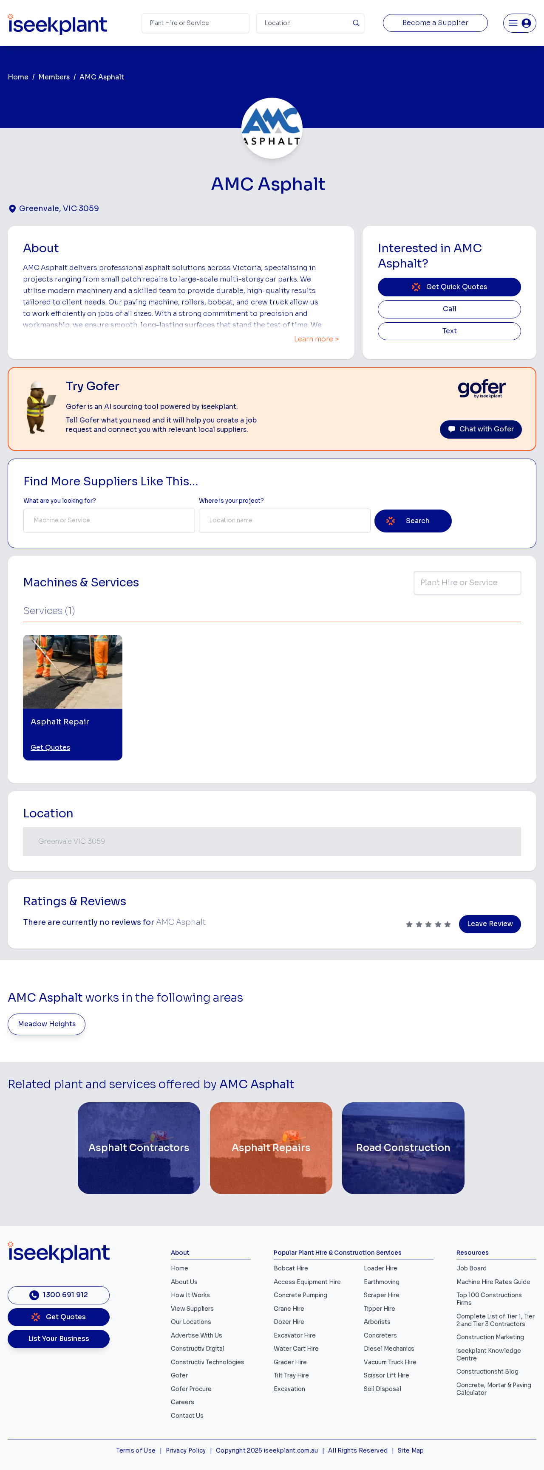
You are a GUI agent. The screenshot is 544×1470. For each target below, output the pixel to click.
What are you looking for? (59, 500)
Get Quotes (50, 747)
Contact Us (187, 1415)
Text (449, 331)
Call (449, 309)
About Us (184, 1282)
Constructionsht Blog (487, 1371)
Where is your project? (231, 500)
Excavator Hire (295, 1335)
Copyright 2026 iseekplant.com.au (267, 1450)
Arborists (377, 1322)
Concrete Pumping (300, 1295)
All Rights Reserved (358, 1450)
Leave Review (490, 924)
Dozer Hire (289, 1322)
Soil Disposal (382, 1389)
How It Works (190, 1295)
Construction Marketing (490, 1337)
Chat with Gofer (486, 429)
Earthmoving (382, 1282)
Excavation (289, 1389)
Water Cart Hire (296, 1348)
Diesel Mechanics (389, 1348)
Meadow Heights (47, 1024)
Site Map (411, 1450)
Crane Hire (289, 1308)
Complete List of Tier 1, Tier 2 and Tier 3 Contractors (495, 1320)
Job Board (471, 1268)
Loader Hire (380, 1268)
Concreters (380, 1335)
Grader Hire (290, 1362)
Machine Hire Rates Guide (493, 1282)
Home (18, 77)
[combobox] (109, 520)
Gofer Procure (191, 1389)
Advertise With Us (196, 1335)
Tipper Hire (379, 1308)
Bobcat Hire (291, 1268)
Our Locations (191, 1322)
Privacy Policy (186, 1450)
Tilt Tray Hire (291, 1375)
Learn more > (316, 339)
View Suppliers (192, 1308)
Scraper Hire (382, 1295)
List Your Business (58, 1339)
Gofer (179, 1375)
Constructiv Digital (197, 1348)
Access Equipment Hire (307, 1282)
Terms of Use (136, 1450)
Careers (182, 1402)
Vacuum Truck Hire (390, 1362)
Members (54, 77)
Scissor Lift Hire (386, 1375)
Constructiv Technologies (207, 1362)
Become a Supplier (435, 23)
